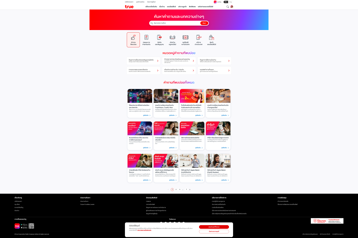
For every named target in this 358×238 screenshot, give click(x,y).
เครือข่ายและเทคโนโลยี (205, 7)
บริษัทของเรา (129, 2)
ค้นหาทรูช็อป (151, 2)
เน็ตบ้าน (162, 7)
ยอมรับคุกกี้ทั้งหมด (214, 227)
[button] (133, 39)
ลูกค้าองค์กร (140, 2)
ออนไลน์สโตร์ (171, 7)
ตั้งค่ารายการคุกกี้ (214, 231)
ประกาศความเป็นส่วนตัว (144, 230)
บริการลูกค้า (182, 7)
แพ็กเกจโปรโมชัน (151, 7)
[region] (38, 228)
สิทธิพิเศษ (192, 7)
